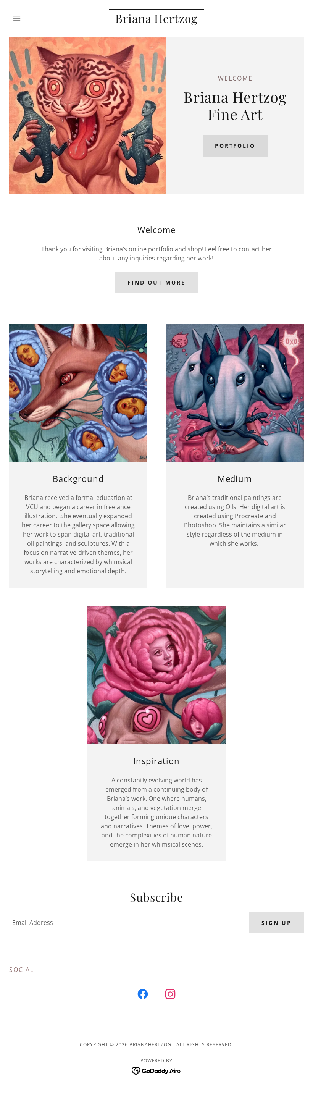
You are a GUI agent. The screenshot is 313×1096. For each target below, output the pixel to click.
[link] (156, 20)
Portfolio (235, 145)
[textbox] (124, 922)
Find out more (156, 282)
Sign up (276, 922)
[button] (31, 18)
